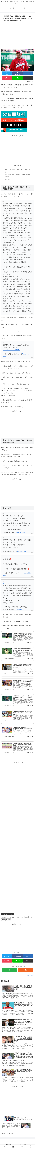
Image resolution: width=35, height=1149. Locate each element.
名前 (22, 917)
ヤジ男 (12, 917)
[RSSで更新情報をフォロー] (25, 970)
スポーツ (5, 914)
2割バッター (6, 917)
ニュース (12, 914)
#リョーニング (7, 583)
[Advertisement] (17, 35)
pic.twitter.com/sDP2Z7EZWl (11, 350)
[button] (31, 543)
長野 (4, 919)
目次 (15, 165)
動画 (18, 917)
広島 (27, 917)
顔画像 (9, 919)
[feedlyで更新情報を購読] (9, 970)
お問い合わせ (9, 1144)
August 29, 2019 (22, 551)
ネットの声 (8, 179)
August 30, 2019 (20, 532)
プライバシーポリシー (26, 1144)
